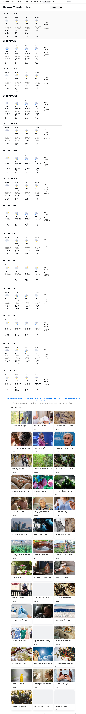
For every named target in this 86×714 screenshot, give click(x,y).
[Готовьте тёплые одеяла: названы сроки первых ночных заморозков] (64, 464)
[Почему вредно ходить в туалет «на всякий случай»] (43, 679)
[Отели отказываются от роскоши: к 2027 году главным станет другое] (43, 700)
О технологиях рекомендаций (57, 713)
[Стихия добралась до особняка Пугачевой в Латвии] (43, 442)
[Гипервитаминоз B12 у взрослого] (43, 614)
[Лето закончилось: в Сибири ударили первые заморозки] (21, 700)
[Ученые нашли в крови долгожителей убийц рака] (43, 528)
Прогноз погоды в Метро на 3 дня (13, 398)
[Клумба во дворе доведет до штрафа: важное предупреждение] (21, 571)
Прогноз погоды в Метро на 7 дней (52, 398)
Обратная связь (67, 713)
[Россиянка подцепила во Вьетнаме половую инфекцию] (21, 421)
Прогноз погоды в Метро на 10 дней (72, 398)
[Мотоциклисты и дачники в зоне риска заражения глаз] (64, 550)
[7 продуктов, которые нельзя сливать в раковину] (64, 636)
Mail (2, 713)
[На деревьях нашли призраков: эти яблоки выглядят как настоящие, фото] (21, 657)
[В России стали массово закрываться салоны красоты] (43, 421)
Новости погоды (33, 400)
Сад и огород (43, 400)
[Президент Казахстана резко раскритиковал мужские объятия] (64, 442)
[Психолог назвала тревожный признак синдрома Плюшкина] (64, 593)
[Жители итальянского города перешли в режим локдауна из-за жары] (43, 657)
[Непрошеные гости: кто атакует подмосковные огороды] (21, 507)
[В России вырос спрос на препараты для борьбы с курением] (64, 507)
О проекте (35, 713)
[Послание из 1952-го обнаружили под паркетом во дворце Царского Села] (64, 421)
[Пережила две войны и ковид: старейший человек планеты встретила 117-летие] (43, 507)
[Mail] (2, 1)
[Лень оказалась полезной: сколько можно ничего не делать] (64, 571)
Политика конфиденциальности (44, 713)
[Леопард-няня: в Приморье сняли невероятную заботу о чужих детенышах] (43, 464)
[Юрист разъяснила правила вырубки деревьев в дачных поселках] (43, 593)
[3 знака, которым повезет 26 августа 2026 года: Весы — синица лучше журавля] (43, 571)
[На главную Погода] (6, 1)
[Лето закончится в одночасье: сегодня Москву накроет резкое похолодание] (21, 528)
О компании (6, 713)
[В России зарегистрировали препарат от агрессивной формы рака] (21, 614)
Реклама (11, 713)
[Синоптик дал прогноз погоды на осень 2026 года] (21, 464)
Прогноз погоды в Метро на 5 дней (32, 398)
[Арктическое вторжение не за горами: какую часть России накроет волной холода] (64, 614)
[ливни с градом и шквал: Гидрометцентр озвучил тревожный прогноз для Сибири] (21, 679)
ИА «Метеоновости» (81, 713)
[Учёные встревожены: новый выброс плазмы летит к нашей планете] (43, 636)
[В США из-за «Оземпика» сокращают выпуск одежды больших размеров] (21, 636)
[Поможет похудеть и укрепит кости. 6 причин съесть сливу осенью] (43, 485)
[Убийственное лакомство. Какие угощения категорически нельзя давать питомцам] (21, 442)
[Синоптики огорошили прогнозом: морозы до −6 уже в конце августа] (21, 593)
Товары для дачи (52, 400)
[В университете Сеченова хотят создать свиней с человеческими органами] (21, 485)
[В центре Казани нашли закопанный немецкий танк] (64, 528)
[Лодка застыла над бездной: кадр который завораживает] (21, 550)
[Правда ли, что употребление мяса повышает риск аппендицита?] (64, 700)
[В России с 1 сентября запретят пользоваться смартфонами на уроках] (64, 679)
